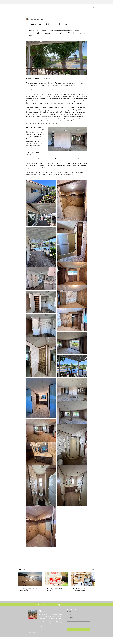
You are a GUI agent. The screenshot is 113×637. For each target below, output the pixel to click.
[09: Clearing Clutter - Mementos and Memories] (30, 579)
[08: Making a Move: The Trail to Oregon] (56, 579)
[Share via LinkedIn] (35, 558)
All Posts (20, 8)
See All (93, 569)
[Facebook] (79, 2)
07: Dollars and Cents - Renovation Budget (80, 589)
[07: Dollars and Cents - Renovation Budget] (83, 579)
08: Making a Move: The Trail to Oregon (56, 589)
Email (68, 611)
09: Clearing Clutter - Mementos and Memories (29, 589)
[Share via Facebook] (26, 558)
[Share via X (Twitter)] (31, 558)
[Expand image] (41, 191)
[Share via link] (39, 558)
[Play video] (56, 58)
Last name (69, 623)
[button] (93, 7)
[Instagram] (82, 2)
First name (70, 617)
